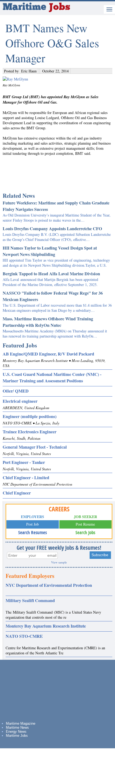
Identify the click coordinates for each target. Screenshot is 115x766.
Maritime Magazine (20, 723)
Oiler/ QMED (16, 391)
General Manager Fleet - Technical (35, 447)
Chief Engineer (17, 493)
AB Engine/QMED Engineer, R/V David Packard (48, 354)
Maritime (36, 7)
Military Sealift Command (30, 600)
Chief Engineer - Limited (26, 477)
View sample (59, 562)
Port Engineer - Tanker (24, 462)
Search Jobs (85, 532)
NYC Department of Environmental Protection (49, 585)
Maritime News (17, 727)
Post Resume (85, 524)
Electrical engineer (20, 401)
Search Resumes (32, 532)
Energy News (16, 732)
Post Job (32, 524)
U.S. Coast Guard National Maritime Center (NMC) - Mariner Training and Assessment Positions (52, 377)
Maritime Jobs (17, 736)
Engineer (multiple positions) (29, 416)
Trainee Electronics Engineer (29, 431)
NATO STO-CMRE (24, 636)
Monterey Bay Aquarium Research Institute (46, 626)
